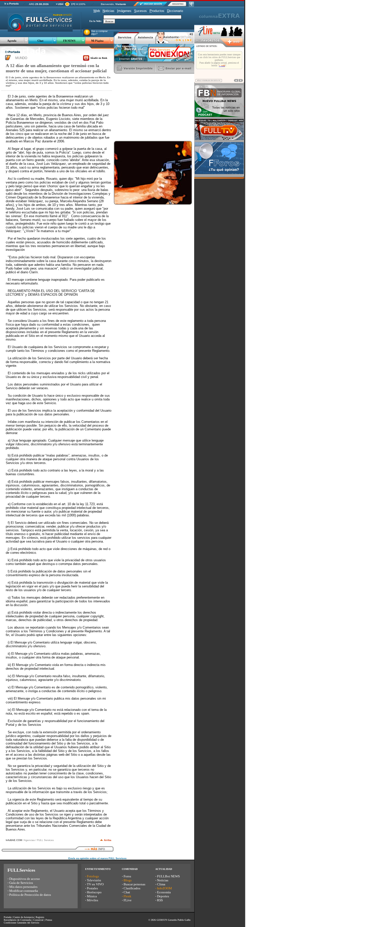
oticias (108, 11)
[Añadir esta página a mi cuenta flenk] (86, 59)
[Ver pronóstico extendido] (67, 5)
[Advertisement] (151, 107)
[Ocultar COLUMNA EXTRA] (191, 5)
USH (60, 4)
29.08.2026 (42, 4)
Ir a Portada (11, 3)
